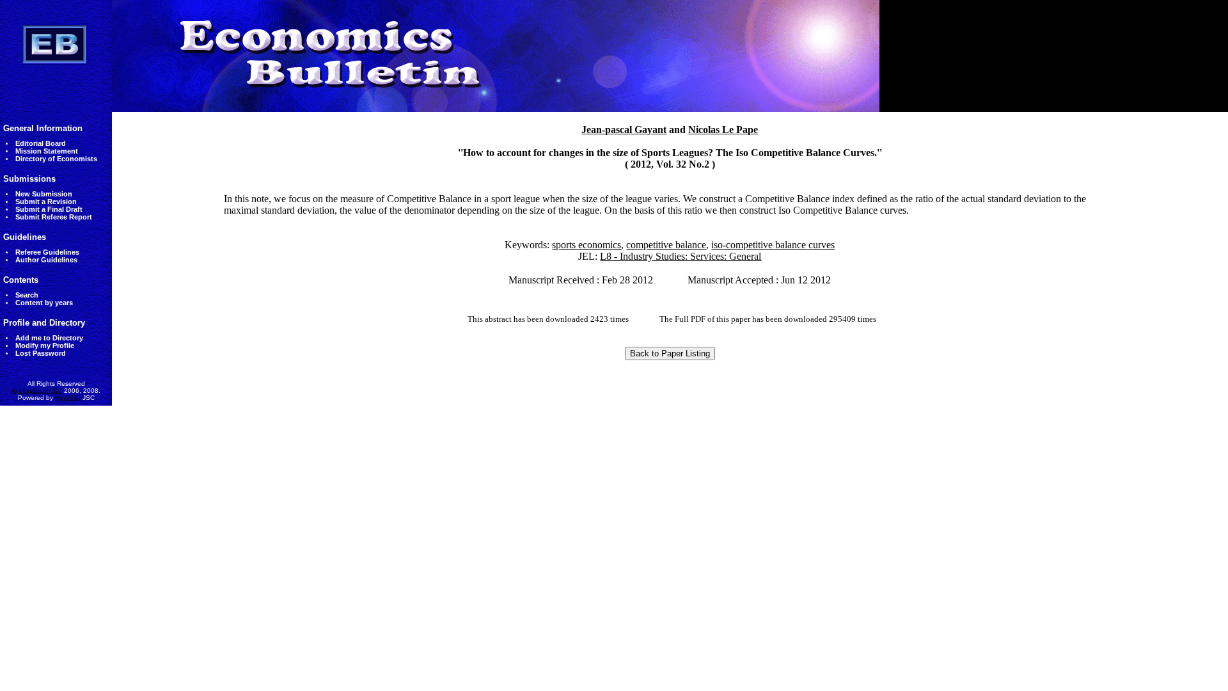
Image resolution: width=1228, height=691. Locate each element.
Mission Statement (46, 151)
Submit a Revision (46, 201)
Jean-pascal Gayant (623, 129)
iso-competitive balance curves (773, 244)
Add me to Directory (49, 338)
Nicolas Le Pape (723, 129)
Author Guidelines (46, 260)
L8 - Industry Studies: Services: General (680, 256)
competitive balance (666, 244)
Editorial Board (40, 143)
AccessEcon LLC (37, 390)
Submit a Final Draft (49, 209)
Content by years (44, 302)
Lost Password (40, 353)
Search (26, 295)
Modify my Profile (44, 345)
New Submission (43, 194)
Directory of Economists (56, 159)
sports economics (586, 244)
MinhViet (68, 397)
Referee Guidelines (47, 252)
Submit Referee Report (53, 217)
